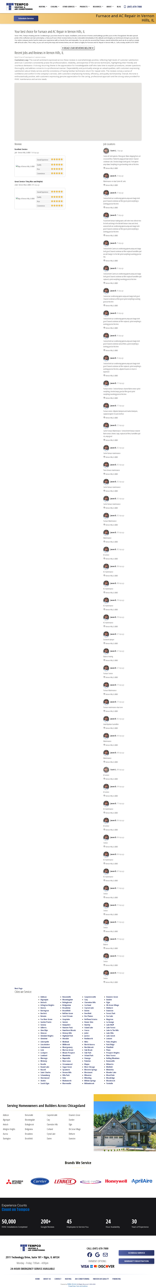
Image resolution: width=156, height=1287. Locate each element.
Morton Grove (67, 1050)
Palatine (87, 1061)
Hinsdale (65, 1038)
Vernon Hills (66, 1072)
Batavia (43, 1016)
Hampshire (66, 1025)
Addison (44, 997)
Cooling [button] (54, 6)
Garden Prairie (46, 1022)
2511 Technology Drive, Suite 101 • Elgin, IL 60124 (32, 1257)
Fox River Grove (46, 1019)
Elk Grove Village (112, 1005)
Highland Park (67, 1036)
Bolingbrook (67, 1002)
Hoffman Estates (90, 1019)
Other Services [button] (69, 6)
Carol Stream (67, 1016)
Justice (87, 1036)
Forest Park (110, 1013)
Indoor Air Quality (101, 1279)
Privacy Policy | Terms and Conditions (78, 1286)
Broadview (66, 1008)
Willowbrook (89, 1083)
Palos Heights (111, 1041)
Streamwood (67, 1064)
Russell (43, 1069)
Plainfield (109, 1047)
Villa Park (66, 1075)
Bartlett (44, 1013)
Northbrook (89, 1047)
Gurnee (65, 1022)
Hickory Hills (67, 1033)
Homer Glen (88, 1022)
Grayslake (66, 1019)
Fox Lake (109, 1016)
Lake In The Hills (112, 1030)
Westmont (88, 1072)
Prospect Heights (113, 1052)
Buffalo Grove (67, 1013)
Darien (86, 1010)
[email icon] (105, 1256)
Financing (116, 1279)
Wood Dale (110, 1075)
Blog (119, 6)
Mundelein (66, 1055)
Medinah (65, 1041)
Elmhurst (109, 1008)
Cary (86, 999)
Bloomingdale (67, 999)
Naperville (66, 1058)
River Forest (111, 1055)
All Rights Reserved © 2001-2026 (86, 1284)
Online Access (72, 1284)
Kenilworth (88, 1038)
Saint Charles (46, 1072)
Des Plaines (88, 1016)
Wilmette (110, 1064)
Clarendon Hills (90, 1002)
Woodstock (110, 1080)
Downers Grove (112, 997)
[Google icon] (97, 1256)
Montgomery (67, 1047)
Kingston (109, 1019)
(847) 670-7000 (134, 6)
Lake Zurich (110, 1036)
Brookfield (66, 1010)
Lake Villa (110, 1033)
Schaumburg (45, 1075)
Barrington (45, 1010)
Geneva (43, 1025)
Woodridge (110, 1078)
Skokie (43, 1080)
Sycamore (66, 1069)
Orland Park (88, 1055)
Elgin (108, 1002)
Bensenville (66, 997)
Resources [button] (97, 6)
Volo (64, 1078)
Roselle (43, 1064)
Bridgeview (66, 1005)
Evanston (109, 1010)
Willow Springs (90, 1080)
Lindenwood (45, 1047)
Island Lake (88, 1027)
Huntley (87, 1025)
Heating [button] (42, 6)
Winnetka (110, 1069)
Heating (68, 1279)
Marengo (44, 1058)
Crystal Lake (89, 1008)
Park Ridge (110, 1044)
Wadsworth (66, 1080)
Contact (57, 1279)
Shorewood (45, 1078)
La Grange (110, 1022)
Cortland (87, 1005)
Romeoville (110, 1061)
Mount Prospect (68, 1052)
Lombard (44, 1055)
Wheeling (87, 1078)
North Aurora (89, 1044)
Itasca (86, 1030)
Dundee (109, 999)
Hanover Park (67, 1027)
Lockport (44, 1052)
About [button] (109, 6)
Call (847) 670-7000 (97, 1248)
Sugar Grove (67, 1067)
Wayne (86, 1064)
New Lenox (66, 1061)
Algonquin (44, 999)
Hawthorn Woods (69, 1030)
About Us (47, 1279)
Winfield (109, 1067)
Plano (108, 1050)
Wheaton (87, 1075)
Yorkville (109, 1083)
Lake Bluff (110, 1025)
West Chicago (89, 1067)
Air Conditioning (82, 1279)
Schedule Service (136, 1253)
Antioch (43, 1002)
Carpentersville (90, 997)
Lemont (109, 1038)
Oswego (87, 1058)
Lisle (42, 1050)
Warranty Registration (136, 1261)
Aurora (43, 1008)
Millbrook (66, 1044)
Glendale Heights (47, 1036)
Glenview (44, 1038)
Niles (86, 1041)
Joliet (86, 1033)
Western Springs (90, 1069)
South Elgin (45, 1083)
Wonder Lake (111, 1072)
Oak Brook (88, 1050)
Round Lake (45, 1067)
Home (37, 1279)
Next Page (18, 988)
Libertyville (45, 1041)
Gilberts (44, 1027)
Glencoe (44, 1033)
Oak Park (87, 1052)
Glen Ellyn (44, 1030)
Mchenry (44, 1061)
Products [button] (84, 6)
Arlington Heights (47, 1005)
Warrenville (66, 1083)
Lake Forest (110, 1027)
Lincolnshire (45, 1044)
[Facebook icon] (89, 1256)
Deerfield (87, 1013)
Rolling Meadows (112, 1058)
